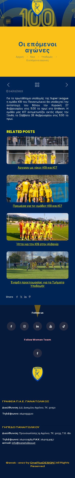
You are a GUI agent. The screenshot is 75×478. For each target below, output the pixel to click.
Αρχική (20, 57)
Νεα (32, 57)
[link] (37, 8)
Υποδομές (47, 57)
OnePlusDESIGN (42, 462)
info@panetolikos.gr (23, 442)
